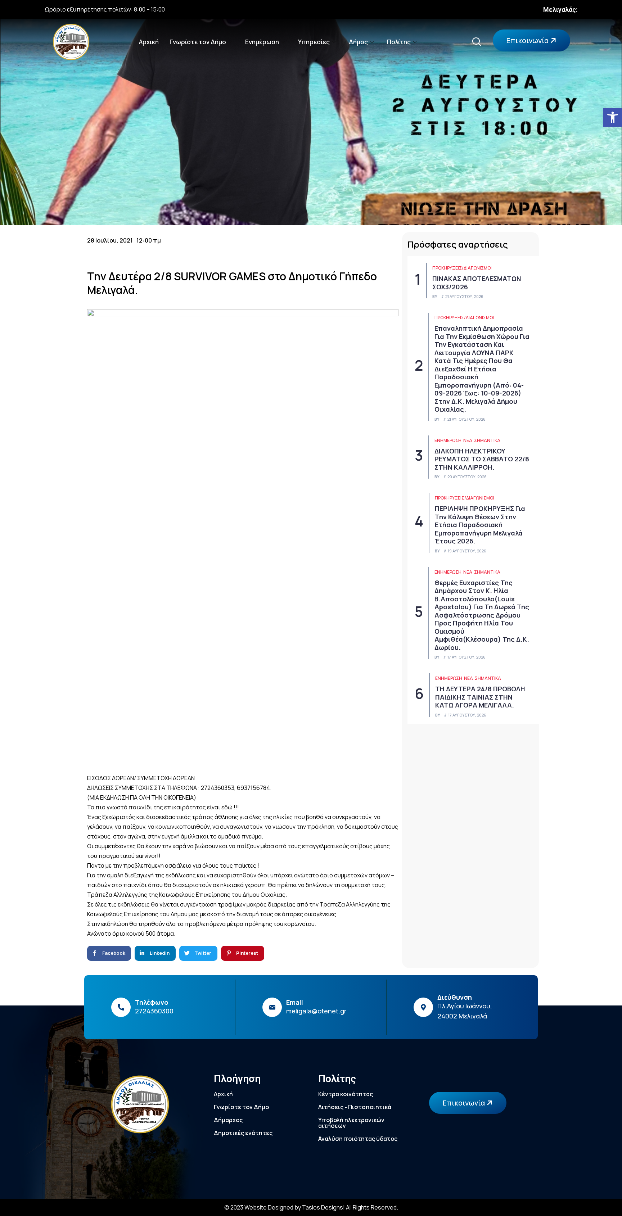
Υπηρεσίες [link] (314, 42)
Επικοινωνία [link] (528, 40)
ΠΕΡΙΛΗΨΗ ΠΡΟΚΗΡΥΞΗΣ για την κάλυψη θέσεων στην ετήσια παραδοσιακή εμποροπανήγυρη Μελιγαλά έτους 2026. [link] (480, 524)
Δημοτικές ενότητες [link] (243, 1133)
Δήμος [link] (358, 42)
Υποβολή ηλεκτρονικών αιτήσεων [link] (351, 1123)
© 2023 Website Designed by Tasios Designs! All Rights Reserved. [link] (311, 1207)
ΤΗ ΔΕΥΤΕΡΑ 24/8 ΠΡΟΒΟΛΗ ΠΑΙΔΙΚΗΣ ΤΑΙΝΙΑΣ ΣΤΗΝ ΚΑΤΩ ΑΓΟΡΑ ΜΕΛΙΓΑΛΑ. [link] (480, 696)
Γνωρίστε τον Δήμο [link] (198, 42)
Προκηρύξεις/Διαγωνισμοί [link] (462, 268)
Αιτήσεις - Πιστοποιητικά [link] (354, 1107)
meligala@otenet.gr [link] (316, 1011)
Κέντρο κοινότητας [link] (345, 1094)
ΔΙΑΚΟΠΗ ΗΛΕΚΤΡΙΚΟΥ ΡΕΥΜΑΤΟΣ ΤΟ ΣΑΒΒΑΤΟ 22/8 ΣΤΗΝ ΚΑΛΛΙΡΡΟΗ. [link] (481, 459)
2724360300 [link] (154, 1011)
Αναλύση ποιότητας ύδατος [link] (357, 1139)
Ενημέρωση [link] (262, 42)
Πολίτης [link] (399, 42)
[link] (612, 117)
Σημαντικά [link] (487, 440)
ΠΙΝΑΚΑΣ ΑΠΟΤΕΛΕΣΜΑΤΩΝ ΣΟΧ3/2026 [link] (476, 282)
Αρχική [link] (149, 42)
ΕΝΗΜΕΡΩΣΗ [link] (447, 440)
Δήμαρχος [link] (228, 1120)
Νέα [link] (467, 440)
